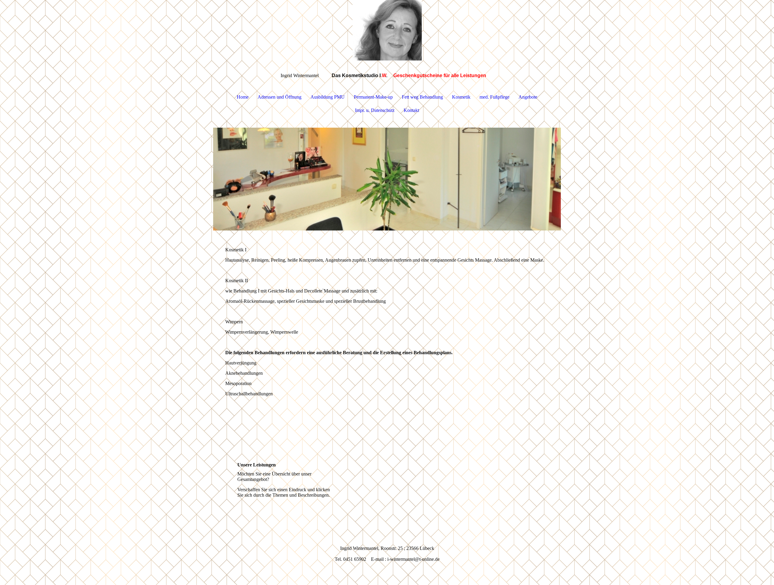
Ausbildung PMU (328, 97)
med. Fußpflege (494, 97)
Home (243, 97)
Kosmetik (461, 97)
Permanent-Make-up (373, 97)
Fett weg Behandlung (422, 97)
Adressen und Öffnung (279, 97)
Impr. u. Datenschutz (375, 110)
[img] (387, 30)
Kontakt (411, 110)
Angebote (528, 97)
